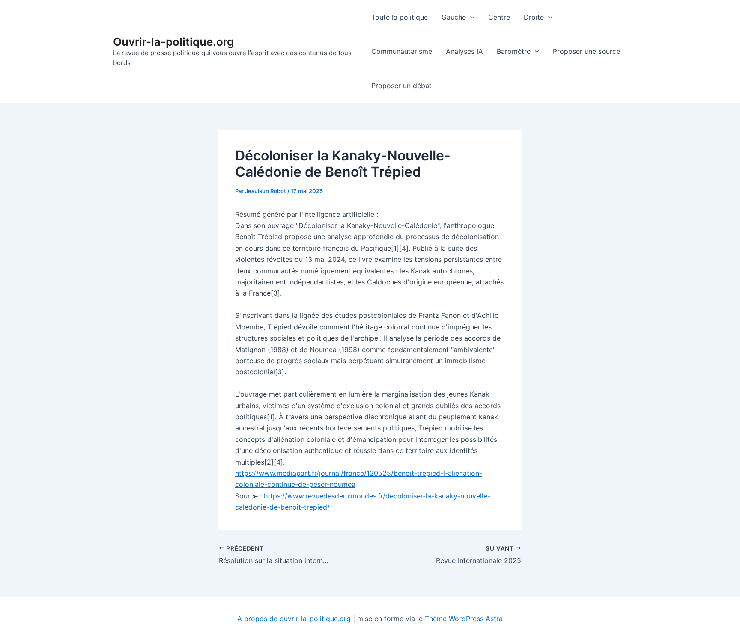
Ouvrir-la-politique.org (173, 41)
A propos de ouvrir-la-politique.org (294, 618)
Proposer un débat (401, 85)
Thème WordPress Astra (464, 618)
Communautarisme (401, 51)
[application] (470, 17)
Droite (534, 17)
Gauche (454, 17)
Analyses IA (464, 51)
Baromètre (514, 51)
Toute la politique (399, 17)
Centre (499, 17)
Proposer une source (586, 51)
